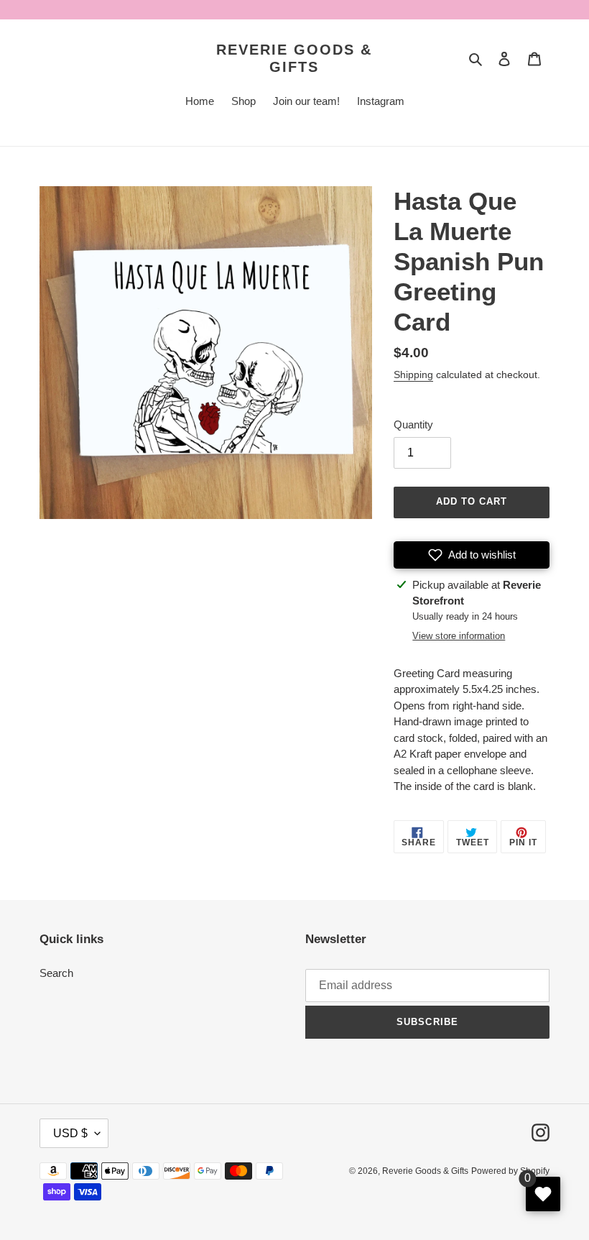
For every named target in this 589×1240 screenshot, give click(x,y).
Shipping (413, 374)
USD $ (70, 1133)
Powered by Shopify (510, 1171)
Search (56, 973)
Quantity (413, 424)
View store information (458, 635)
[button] (471, 555)
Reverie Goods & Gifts (294, 58)
